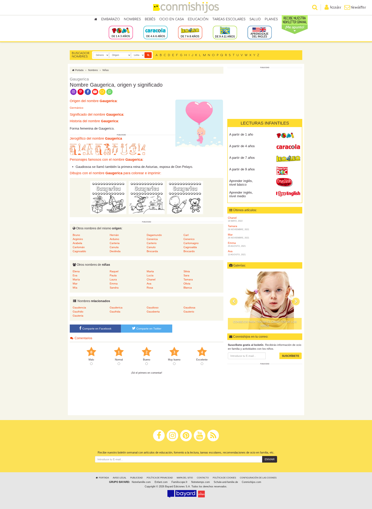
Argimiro (78, 239)
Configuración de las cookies (258, 478)
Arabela (77, 243)
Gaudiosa (189, 307)
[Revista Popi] (288, 135)
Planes (271, 19)
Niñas (105, 70)
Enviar (270, 459)
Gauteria (78, 315)
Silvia (186, 271)
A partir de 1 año (241, 134)
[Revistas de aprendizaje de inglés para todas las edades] (259, 32)
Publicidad (136, 478)
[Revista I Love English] (288, 194)
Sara (186, 275)
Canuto (151, 247)
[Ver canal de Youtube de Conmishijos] (95, 91)
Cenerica (152, 239)
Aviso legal (119, 478)
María (76, 279)
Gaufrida (115, 311)
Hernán (114, 235)
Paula (113, 275)
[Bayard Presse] (181, 494)
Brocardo (189, 251)
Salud (255, 19)
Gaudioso (152, 307)
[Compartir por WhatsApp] (109, 91)
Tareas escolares (228, 19)
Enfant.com (161, 482)
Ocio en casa (171, 19)
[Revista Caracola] (288, 147)
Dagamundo (154, 235)
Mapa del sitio (185, 478)
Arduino (114, 239)
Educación (198, 19)
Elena (76, 271)
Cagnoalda (190, 247)
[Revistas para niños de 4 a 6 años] (155, 32)
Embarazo (110, 19)
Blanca (187, 287)
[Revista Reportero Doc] (288, 170)
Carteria (115, 243)
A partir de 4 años (242, 146)
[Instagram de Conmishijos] (73, 91)
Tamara (188, 279)
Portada (79, 70)
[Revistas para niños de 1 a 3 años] (120, 32)
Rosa (150, 287)
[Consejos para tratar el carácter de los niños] (265, 301)
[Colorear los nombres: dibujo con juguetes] (108, 197)
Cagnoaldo (79, 251)
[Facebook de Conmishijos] (87, 91)
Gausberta (153, 311)
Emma (114, 283)
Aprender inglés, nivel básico (241, 182)
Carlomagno (191, 243)
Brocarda (152, 251)
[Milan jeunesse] (201, 494)
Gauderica (116, 307)
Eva (75, 275)
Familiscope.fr (179, 482)
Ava (149, 283)
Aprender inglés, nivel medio (241, 194)
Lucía (150, 275)
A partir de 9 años (242, 169)
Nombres (132, 19)
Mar (75, 283)
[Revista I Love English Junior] (288, 182)
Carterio (152, 243)
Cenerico (189, 239)
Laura (113, 279)
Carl (186, 235)
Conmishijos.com (251, 482)
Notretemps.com (200, 482)
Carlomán (79, 247)
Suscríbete (290, 355)
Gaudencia (79, 307)
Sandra (114, 287)
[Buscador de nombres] (148, 55)
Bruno (76, 235)
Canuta (114, 247)
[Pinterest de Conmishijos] (80, 91)
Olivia (186, 283)
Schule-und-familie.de (226, 482)
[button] (234, 301)
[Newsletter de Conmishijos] (102, 91)
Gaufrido (78, 311)
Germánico (76, 107)
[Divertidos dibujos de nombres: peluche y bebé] (185, 197)
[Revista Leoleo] (288, 159)
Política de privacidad (160, 478)
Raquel (114, 271)
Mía (75, 287)
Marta (150, 271)
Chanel (151, 279)
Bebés (150, 19)
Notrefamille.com (141, 482)
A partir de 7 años (242, 158)
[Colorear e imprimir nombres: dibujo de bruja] (146, 197)
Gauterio (188, 311)
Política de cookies (224, 478)
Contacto (203, 478)
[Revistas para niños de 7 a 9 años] (190, 32)
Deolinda (115, 251)
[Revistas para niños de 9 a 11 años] (225, 32)
